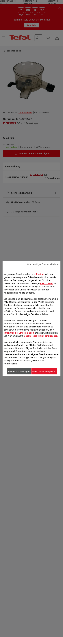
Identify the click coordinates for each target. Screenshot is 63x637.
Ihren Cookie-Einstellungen (19, 332)
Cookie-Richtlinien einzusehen (41, 336)
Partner (40, 274)
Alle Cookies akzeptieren (44, 371)
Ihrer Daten (46, 283)
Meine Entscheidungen (19, 371)
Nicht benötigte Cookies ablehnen (42, 264)
